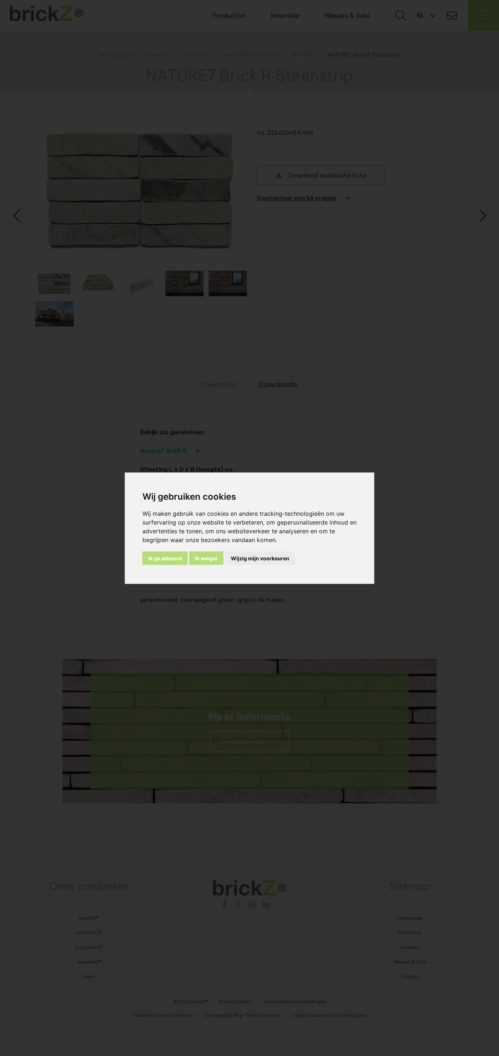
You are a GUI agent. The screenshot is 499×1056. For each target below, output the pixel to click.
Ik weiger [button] (206, 558)
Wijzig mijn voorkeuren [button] (260, 558)
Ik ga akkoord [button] (165, 558)
